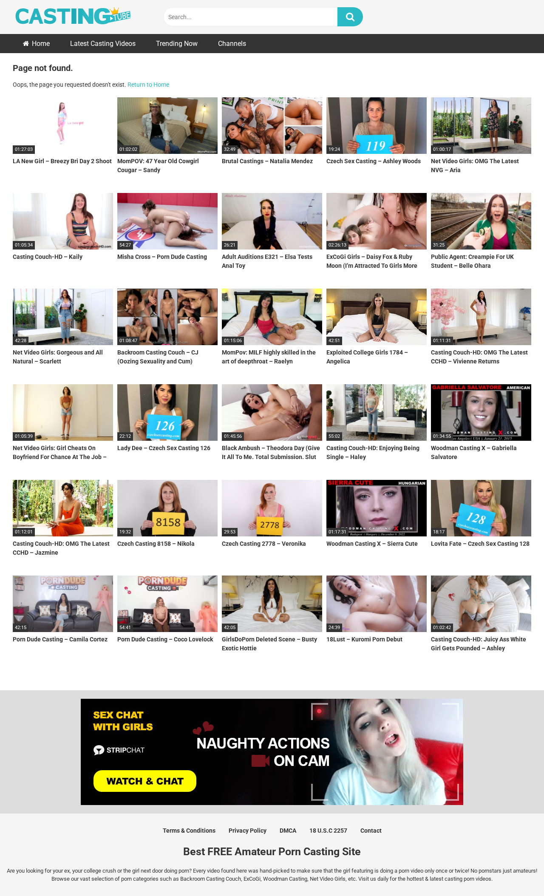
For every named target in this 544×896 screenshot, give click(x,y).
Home (41, 44)
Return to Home (148, 84)
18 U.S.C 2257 (328, 830)
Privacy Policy (247, 830)
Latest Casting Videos (103, 44)
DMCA (288, 830)
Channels (232, 44)
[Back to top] (515, 870)
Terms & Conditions (189, 830)
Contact (371, 830)
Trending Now (177, 44)
